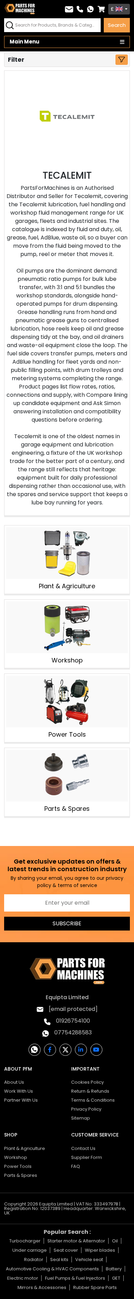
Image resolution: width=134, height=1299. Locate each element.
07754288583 (73, 1032)
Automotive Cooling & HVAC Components (52, 1269)
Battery (114, 1269)
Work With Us (18, 1091)
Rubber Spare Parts (95, 1287)
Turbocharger (25, 1241)
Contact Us (83, 1148)
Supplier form (86, 1157)
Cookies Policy (87, 1082)
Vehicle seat (89, 1259)
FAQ (75, 1166)
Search (117, 25)
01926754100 (73, 1021)
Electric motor (22, 1278)
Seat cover (66, 1250)
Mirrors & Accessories (42, 1287)
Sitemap (80, 1118)
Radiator (33, 1259)
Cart (101, 9)
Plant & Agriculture (67, 586)
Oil (115, 1241)
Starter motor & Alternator (76, 1241)
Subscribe (67, 923)
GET (116, 1278)
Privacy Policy (86, 1109)
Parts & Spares (67, 808)
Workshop (67, 660)
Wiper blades (100, 1250)
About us (14, 1082)
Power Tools (67, 734)
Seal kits (59, 1259)
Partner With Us (21, 1100)
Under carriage (29, 1250)
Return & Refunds (90, 1091)
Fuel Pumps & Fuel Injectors (75, 1278)
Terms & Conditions (93, 1100)
